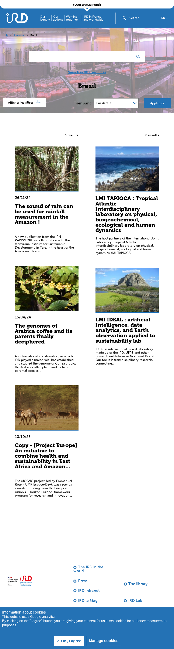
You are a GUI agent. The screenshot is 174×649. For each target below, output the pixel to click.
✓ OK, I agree (69, 641)
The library (137, 584)
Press (82, 581)
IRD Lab (135, 601)
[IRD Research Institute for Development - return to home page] (19, 580)
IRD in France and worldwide (93, 18)
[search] (141, 18)
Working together (72, 18)
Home (6, 35)
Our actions (58, 18)
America (19, 35)
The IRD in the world (88, 569)
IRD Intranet (89, 591)
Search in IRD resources (87, 72)
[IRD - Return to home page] (17, 18)
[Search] (139, 56)
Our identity (45, 18)
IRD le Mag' (88, 601)
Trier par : (82, 103)
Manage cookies (103, 641)
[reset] (128, 56)
